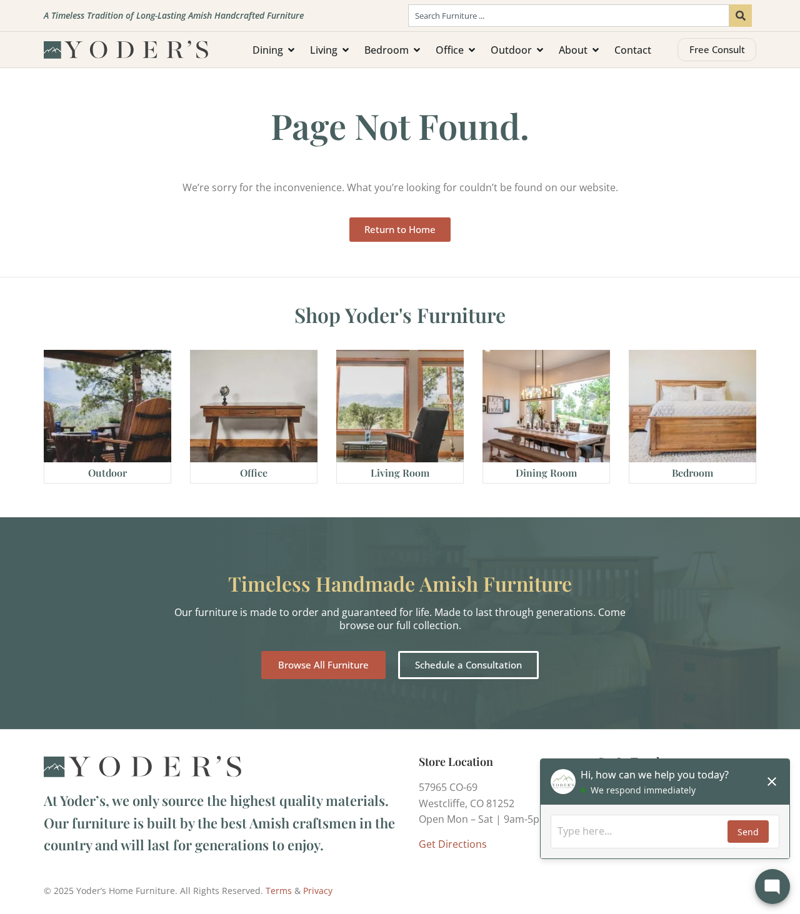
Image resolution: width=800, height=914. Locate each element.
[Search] (740, 15)
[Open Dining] (291, 49)
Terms (279, 891)
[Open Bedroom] (417, 49)
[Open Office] (472, 49)
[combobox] (568, 15)
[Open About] (596, 49)
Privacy (317, 891)
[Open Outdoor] (540, 49)
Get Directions (453, 844)
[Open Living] (346, 49)
